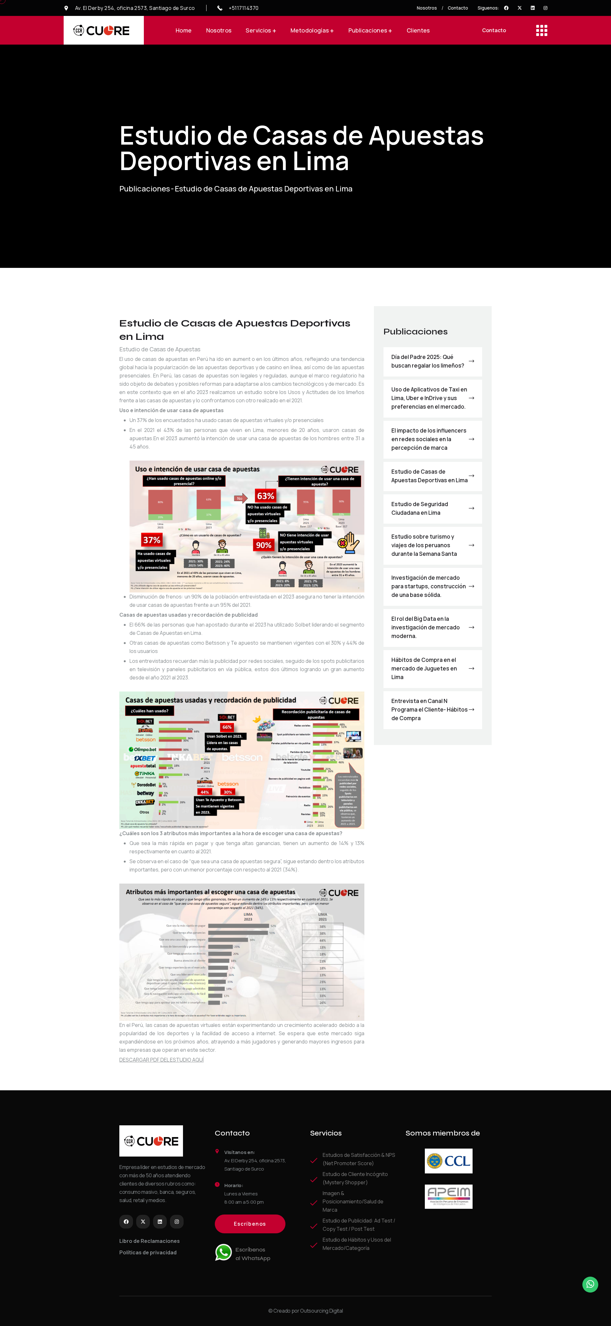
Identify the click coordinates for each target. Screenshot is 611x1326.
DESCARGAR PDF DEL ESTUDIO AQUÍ (161, 1059)
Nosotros (427, 8)
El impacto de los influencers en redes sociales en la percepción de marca (429, 439)
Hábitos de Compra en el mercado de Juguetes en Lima (424, 668)
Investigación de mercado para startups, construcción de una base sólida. (428, 586)
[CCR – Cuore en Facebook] (506, 8)
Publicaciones (370, 30)
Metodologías (312, 30)
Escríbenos (250, 1223)
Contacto (458, 8)
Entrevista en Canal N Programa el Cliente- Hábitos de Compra (429, 709)
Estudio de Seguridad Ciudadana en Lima (419, 508)
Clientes (418, 30)
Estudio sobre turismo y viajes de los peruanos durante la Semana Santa (424, 545)
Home (184, 30)
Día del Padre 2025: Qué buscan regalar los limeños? (427, 361)
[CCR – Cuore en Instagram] (545, 8)
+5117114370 (244, 7)
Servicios (261, 30)
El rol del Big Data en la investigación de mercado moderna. (425, 627)
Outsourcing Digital (321, 1310)
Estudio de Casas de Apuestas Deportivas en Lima (429, 476)
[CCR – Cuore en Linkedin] (533, 8)
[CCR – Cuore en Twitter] (519, 8)
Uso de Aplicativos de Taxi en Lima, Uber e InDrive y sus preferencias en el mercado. (429, 398)
